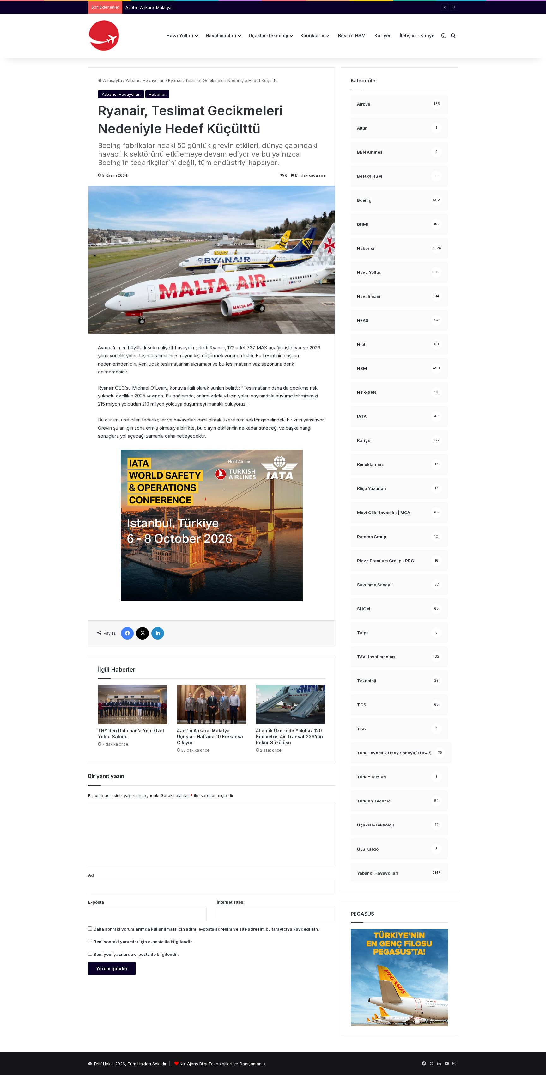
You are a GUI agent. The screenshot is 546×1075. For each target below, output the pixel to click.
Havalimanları (221, 35)
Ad (91, 875)
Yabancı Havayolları (145, 80)
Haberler (157, 94)
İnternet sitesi (231, 902)
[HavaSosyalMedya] (104, 36)
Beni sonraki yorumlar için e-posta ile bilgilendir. (143, 941)
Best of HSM (352, 35)
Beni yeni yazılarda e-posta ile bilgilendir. (136, 954)
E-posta (96, 902)
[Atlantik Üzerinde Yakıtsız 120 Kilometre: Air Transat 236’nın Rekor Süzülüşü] (290, 704)
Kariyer (382, 35)
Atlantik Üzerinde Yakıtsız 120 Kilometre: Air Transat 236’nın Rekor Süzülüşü (289, 736)
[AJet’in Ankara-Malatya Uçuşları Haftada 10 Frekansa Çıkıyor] (211, 704)
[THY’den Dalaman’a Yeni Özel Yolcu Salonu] (132, 704)
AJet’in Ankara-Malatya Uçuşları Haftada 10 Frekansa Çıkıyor (185, 7)
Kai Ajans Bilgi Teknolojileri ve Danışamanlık (223, 1063)
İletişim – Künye (417, 35)
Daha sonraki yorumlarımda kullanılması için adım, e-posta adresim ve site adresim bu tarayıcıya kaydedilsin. (206, 928)
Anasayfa (112, 80)
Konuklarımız (314, 35)
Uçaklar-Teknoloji (268, 35)
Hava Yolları (180, 35)
